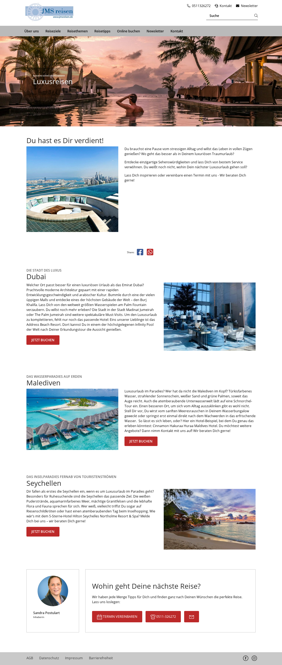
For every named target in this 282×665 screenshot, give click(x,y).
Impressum (74, 658)
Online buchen (128, 31)
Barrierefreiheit (101, 658)
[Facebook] (245, 658)
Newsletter (155, 31)
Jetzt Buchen (141, 441)
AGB (29, 658)
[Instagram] (254, 658)
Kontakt (177, 31)
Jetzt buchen (43, 340)
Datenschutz (49, 658)
